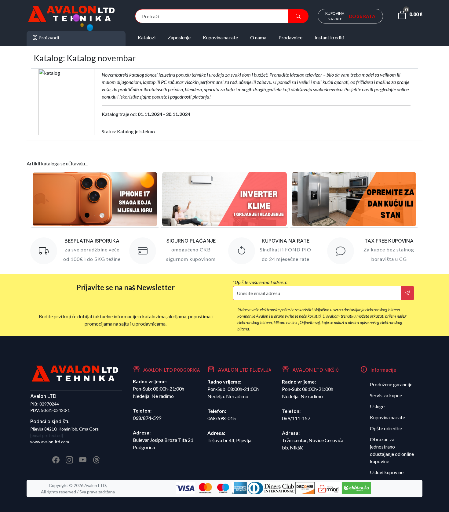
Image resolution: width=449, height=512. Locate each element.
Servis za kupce (386, 395)
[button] (410, 16)
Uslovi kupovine (386, 472)
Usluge (377, 406)
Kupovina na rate (387, 417)
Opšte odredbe (386, 428)
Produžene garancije (391, 384)
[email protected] (46, 435)
